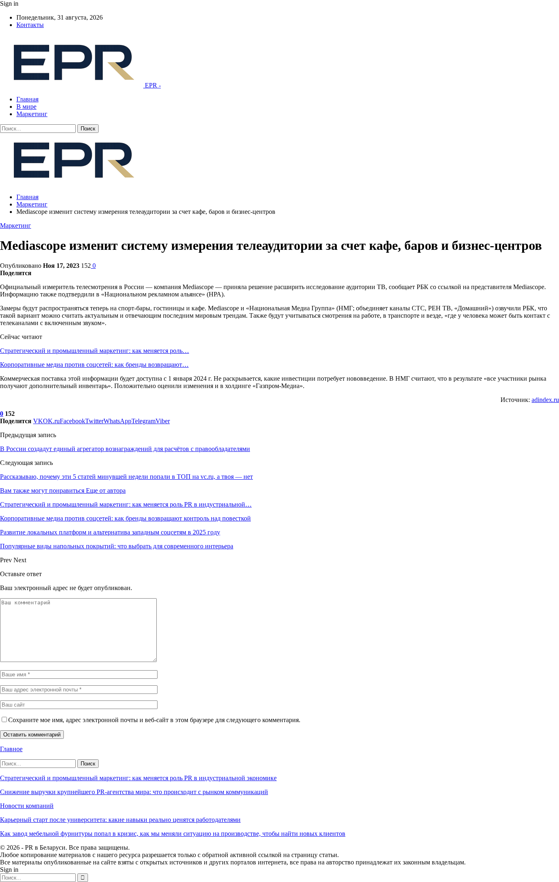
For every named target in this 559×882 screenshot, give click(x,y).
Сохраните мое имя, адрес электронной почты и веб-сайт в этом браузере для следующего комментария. (154, 719)
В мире (26, 106)
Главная (27, 99)
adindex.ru (545, 399)
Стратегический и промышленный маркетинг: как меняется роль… (94, 350)
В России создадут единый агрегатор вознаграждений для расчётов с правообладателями (125, 448)
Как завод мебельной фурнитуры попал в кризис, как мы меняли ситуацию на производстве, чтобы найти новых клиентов (172, 833)
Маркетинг (31, 113)
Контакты (30, 24)
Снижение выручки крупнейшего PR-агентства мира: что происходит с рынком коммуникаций (134, 791)
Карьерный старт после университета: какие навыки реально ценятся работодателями (120, 819)
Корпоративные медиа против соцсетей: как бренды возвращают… (94, 364)
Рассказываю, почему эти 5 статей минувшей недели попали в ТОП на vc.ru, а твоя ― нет (126, 476)
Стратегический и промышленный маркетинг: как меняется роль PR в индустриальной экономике (138, 777)
